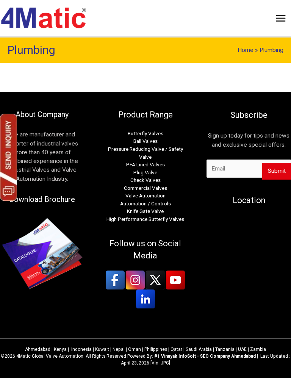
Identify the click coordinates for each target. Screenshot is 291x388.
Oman (134, 349)
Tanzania (225, 349)
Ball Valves (145, 141)
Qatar (176, 349)
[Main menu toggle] (281, 18)
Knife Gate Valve (145, 211)
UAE (242, 349)
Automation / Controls (145, 203)
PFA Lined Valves (145, 164)
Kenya (60, 349)
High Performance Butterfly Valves (145, 219)
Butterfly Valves (145, 133)
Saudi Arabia (199, 349)
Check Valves (145, 180)
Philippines (155, 349)
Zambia (258, 349)
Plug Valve (145, 172)
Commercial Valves (145, 188)
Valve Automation (145, 195)
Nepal (119, 349)
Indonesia (81, 349)
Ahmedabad (37, 349)
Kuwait (102, 349)
